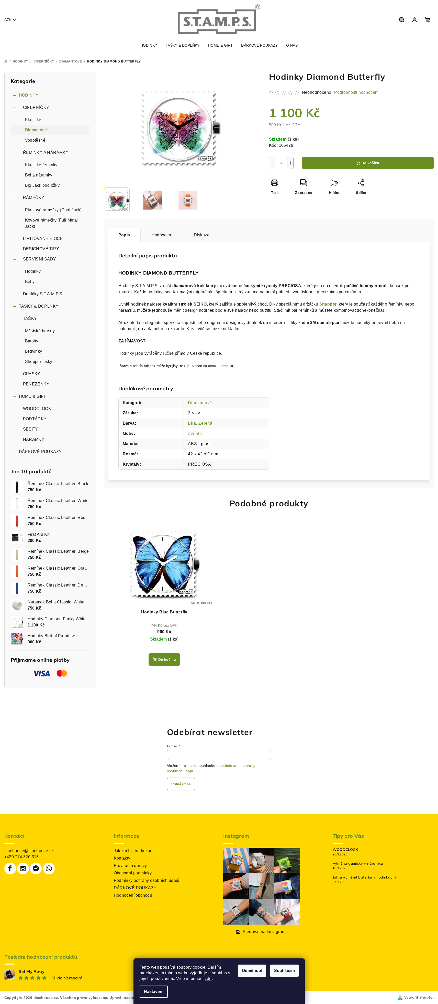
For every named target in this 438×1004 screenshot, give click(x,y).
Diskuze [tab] (201, 235)
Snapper (328, 304)
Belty (30, 281)
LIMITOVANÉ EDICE (43, 238)
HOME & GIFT (32, 396)
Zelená (205, 423)
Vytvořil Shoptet (419, 997)
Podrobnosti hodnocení (356, 92)
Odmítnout (252, 970)
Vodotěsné (35, 140)
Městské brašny (40, 331)
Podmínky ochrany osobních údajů (146, 880)
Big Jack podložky (42, 185)
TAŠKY (30, 318)
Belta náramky (38, 175)
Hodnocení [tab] (162, 235)
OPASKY (31, 374)
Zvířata (195, 433)
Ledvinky (33, 351)
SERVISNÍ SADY (39, 259)
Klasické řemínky (41, 165)
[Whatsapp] (49, 868)
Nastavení (153, 991)
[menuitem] (148, 45)
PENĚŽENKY (36, 384)
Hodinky (33, 271)
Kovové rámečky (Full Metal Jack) (51, 223)
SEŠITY (30, 429)
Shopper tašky (38, 361)
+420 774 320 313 (21, 857)
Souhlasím (284, 970)
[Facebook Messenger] (36, 868)
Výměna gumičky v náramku (358, 863)
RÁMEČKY (33, 197)
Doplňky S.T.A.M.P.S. (43, 294)
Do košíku (370, 163)
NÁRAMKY (33, 439)
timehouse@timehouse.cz (29, 851)
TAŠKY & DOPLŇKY (39, 306)
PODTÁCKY (35, 419)
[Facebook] (10, 868)
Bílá (192, 423)
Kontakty (122, 858)
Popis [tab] (124, 235)
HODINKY (29, 95)
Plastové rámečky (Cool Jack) (53, 210)
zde (208, 978)
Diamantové (36, 130)
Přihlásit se (181, 784)
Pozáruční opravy (130, 865)
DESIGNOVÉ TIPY (41, 249)
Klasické (33, 120)
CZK (8, 20)
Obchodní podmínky (133, 873)
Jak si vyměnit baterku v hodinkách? (364, 877)
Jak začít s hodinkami (134, 851)
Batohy (31, 341)
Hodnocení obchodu (133, 895)
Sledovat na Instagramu (265, 931)
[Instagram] (23, 868)
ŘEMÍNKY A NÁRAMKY (46, 152)
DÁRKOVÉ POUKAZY (40, 451)
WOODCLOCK (37, 408)
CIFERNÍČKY (36, 107)
